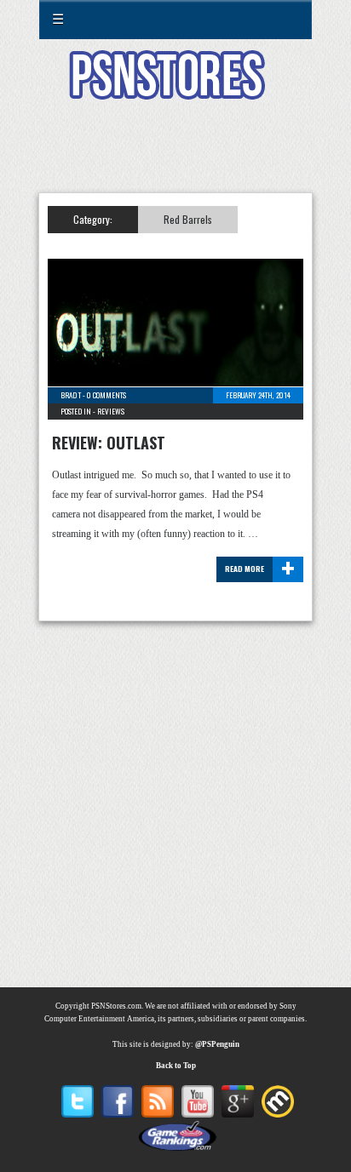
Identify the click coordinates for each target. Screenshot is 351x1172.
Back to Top (176, 1065)
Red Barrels (188, 219)
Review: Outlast (108, 443)
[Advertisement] (175, 156)
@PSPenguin (217, 1044)
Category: (92, 219)
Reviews (110, 411)
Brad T (70, 395)
